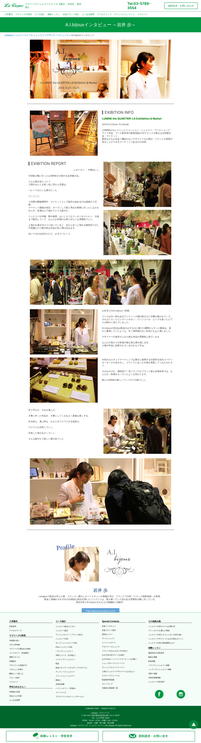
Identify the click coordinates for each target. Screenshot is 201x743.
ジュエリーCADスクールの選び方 (161, 626)
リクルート (142, 14)
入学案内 (8, 14)
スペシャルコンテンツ (124, 14)
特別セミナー (107, 634)
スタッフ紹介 (14, 678)
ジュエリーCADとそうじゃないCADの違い (165, 634)
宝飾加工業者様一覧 (110, 688)
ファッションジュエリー (65, 676)
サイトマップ (107, 684)
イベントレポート (109, 642)
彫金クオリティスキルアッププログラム (71, 668)
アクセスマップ (104, 14)
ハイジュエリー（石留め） (66, 688)
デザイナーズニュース (111, 647)
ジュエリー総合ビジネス (65, 626)
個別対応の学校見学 (156, 653)
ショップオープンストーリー (113, 663)
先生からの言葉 (15, 696)
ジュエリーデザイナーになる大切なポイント (166, 639)
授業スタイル (14, 657)
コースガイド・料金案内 (19, 653)
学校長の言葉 (14, 692)
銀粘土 (58, 680)
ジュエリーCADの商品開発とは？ (161, 643)
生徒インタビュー (109, 626)
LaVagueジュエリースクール (18, 35)
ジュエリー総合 (62, 630)
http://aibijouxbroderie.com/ (100, 611)
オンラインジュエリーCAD (66, 643)
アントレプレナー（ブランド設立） (70, 634)
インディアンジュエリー (65, 659)
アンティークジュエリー (65, 672)
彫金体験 (151, 661)
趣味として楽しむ (16, 673)
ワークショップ (108, 638)
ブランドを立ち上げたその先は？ (115, 651)
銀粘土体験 (152, 657)
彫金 (57, 663)
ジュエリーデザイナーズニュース (52, 35)
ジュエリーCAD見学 (156, 682)
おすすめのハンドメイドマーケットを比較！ (119, 659)
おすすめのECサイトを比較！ (114, 655)
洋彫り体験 (152, 673)
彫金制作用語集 (108, 680)
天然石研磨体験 (154, 678)
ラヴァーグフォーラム (111, 675)
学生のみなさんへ (17, 686)
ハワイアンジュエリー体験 (159, 665)
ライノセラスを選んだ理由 (159, 630)
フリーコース (61, 692)
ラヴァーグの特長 (23, 14)
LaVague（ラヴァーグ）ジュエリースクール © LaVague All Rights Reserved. (100, 725)
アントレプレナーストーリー (113, 667)
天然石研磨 (60, 684)
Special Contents (110, 621)
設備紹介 (12, 661)
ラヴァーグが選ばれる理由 (19, 649)
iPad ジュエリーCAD (64, 647)
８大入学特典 (14, 645)
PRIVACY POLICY (108, 708)
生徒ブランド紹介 (71, 14)
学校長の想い (14, 640)
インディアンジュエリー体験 (159, 669)
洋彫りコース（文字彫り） (66, 655)
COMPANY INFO (92, 708)
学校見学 (12, 626)
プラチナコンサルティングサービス (70, 696)
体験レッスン (53, 14)
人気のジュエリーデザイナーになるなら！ (119, 671)
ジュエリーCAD (62, 639)
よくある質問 (88, 14)
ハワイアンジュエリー (64, 651)
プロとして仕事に (16, 669)
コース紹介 (39, 14)
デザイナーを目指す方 (18, 665)
